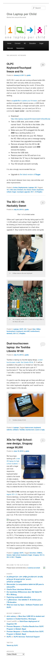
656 (11, 190)
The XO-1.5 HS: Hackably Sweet (16, 203)
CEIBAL (39, 553)
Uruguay (36, 555)
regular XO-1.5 (12, 494)
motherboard (34, 331)
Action (15, 187)
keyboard (40, 190)
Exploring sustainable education (19, 597)
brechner (33, 553)
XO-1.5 (15, 333)
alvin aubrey (11, 616)
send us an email (34, 568)
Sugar (14, 192)
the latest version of (30, 174)
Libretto (9, 430)
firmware (20, 190)
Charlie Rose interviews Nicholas (19, 589)
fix (25, 190)
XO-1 (32, 192)
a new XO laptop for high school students (13, 461)
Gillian (38, 329)
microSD (27, 331)
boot (15, 190)
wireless (9, 333)
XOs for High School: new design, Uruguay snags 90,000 (20, 443)
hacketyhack (11, 331)
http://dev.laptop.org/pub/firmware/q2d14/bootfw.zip (30, 119)
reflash (9, 192)
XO (36, 187)
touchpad (20, 192)
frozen (34, 190)
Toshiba (22, 430)
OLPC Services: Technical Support (27, 636)
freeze (29, 190)
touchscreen (30, 430)
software (16, 430)
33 (43, 64)
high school (16, 555)
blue (34, 329)
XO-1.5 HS (10, 557)
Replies (38, 192)
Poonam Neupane (13, 626)
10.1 (8, 190)
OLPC (21, 329)
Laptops (31, 187)
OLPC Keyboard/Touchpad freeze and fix (19, 67)
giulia (29, 75)
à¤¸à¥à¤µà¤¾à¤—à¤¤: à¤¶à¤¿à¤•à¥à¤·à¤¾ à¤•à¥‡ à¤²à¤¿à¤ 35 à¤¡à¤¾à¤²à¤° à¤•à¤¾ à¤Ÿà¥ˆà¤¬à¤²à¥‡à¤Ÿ (25, 579)
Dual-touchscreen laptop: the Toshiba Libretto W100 (18, 347)
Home (9, 43)
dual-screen (29, 427)
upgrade (27, 192)
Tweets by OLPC (12, 645)
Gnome (9, 555)
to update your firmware (24, 100)
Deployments (23, 187)
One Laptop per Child (22, 14)
